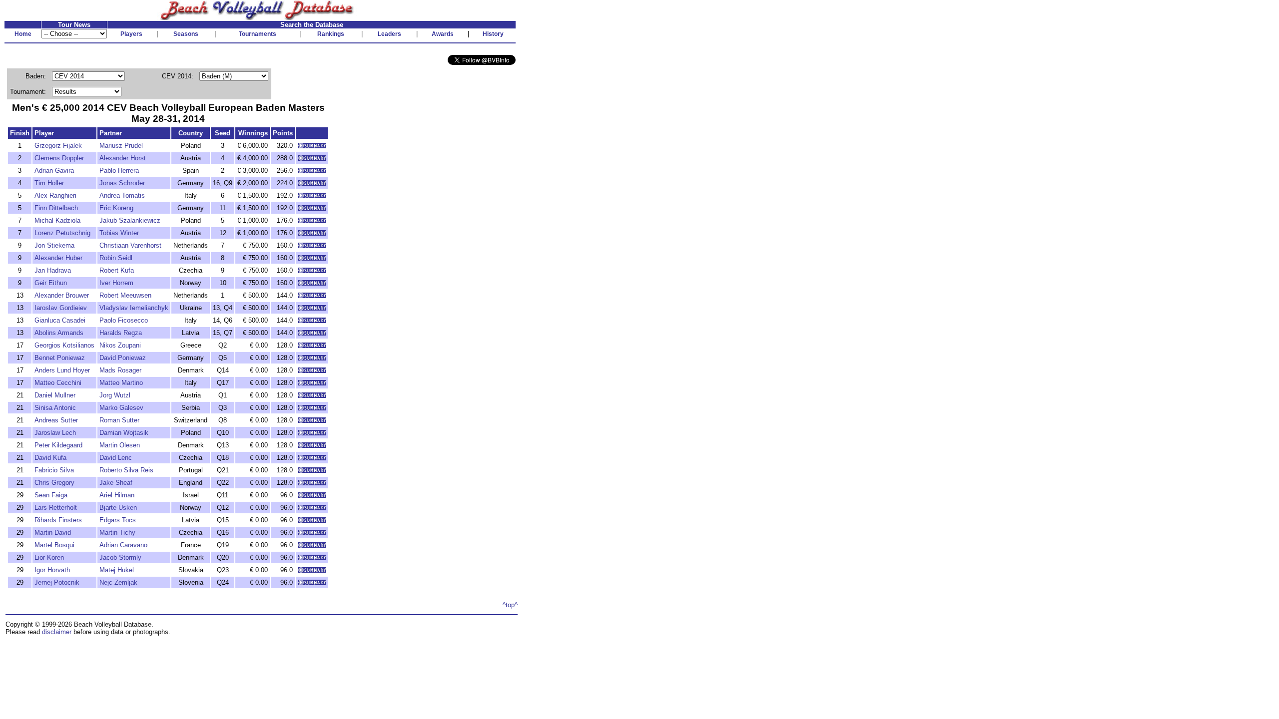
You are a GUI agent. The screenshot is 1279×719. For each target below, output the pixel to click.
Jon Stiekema (54, 245)
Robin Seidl (115, 258)
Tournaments (257, 33)
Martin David (52, 532)
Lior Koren (49, 557)
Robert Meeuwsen (125, 295)
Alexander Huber (58, 258)
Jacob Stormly (120, 557)
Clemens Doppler (59, 158)
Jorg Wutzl (114, 395)
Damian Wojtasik (123, 432)
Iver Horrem (116, 283)
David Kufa (50, 457)
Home (22, 33)
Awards (443, 33)
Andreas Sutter (56, 420)
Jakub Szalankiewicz (129, 220)
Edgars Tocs (117, 520)
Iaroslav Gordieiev (60, 308)
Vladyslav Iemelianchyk (133, 308)
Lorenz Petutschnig (62, 233)
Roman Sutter (119, 420)
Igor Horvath (52, 570)
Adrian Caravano (123, 545)
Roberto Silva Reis (126, 470)
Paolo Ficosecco (123, 320)
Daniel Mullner (54, 395)
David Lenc (115, 457)
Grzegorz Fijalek (58, 145)
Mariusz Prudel (121, 145)
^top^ (510, 605)
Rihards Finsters (58, 520)
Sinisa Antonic (55, 407)
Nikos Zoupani (120, 345)
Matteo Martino (121, 382)
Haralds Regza (120, 333)
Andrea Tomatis (122, 195)
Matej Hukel (116, 570)
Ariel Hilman (116, 495)
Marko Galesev (121, 407)
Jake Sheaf (115, 482)
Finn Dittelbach (56, 208)
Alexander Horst (122, 158)
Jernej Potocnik (56, 582)
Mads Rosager (120, 370)
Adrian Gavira (54, 170)
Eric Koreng (116, 208)
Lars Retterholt (55, 507)
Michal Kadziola (57, 220)
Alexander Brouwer (61, 295)
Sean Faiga (50, 495)
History (493, 33)
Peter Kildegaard (58, 445)
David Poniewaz (122, 357)
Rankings (330, 33)
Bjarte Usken (118, 507)
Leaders (389, 33)
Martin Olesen (119, 445)
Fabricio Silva (54, 470)
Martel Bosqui (54, 545)
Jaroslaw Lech (55, 432)
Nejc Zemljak (118, 582)
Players (131, 33)
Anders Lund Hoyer (62, 370)
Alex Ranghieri (55, 195)
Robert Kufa (116, 270)
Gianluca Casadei (59, 320)
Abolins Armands (58, 333)
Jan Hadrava (52, 270)
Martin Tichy (117, 532)
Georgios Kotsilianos (64, 345)
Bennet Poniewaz (59, 357)
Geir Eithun (50, 283)
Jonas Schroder (122, 183)
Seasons (185, 33)
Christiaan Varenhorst (130, 245)
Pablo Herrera (119, 170)
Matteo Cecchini (57, 382)
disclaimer (56, 632)
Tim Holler (49, 183)
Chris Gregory (54, 482)
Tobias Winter (119, 233)
